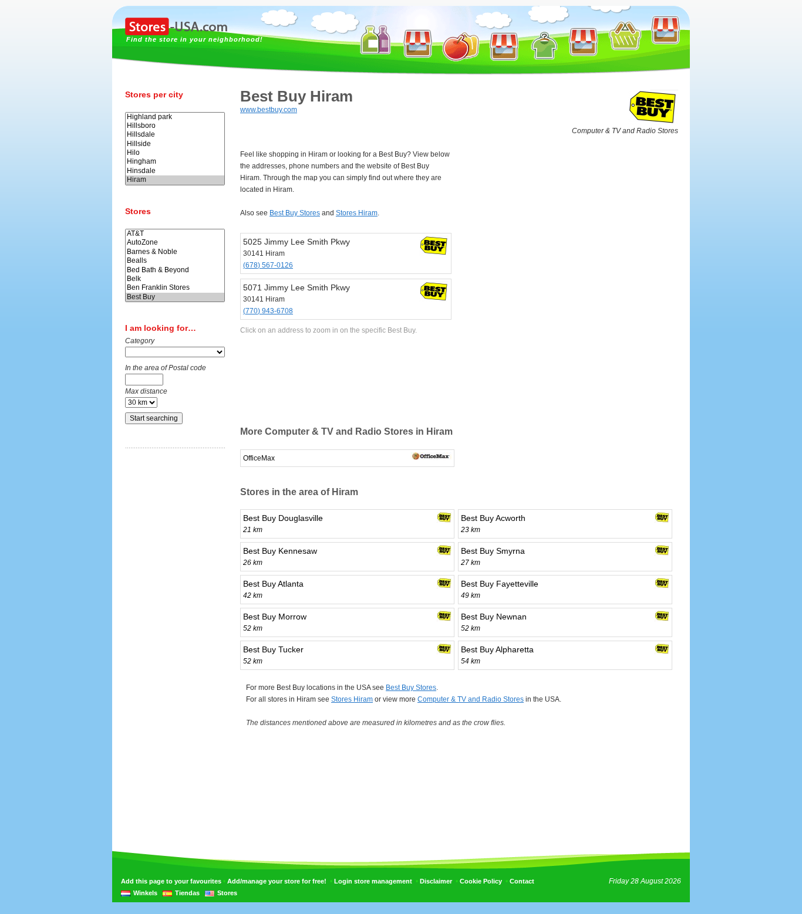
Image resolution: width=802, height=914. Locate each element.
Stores (227, 892)
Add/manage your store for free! (276, 881)
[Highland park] (175, 117)
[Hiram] (175, 179)
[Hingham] (175, 161)
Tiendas (187, 892)
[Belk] (175, 279)
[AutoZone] (175, 242)
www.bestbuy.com (268, 110)
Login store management (373, 881)
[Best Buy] (175, 297)
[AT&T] (175, 233)
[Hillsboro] (175, 125)
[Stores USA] (176, 33)
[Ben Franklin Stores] (175, 287)
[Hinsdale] (175, 171)
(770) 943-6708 (268, 311)
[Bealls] (175, 260)
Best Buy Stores (294, 213)
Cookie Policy (481, 881)
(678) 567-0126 (268, 265)
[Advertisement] (172, 641)
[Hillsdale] (175, 134)
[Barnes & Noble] (175, 252)
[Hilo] (175, 152)
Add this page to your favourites (171, 881)
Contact (522, 881)
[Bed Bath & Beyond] (175, 270)
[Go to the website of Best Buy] (653, 123)
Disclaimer (436, 881)
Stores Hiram (357, 213)
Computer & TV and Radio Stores (470, 699)
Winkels (145, 892)
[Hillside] (175, 144)
